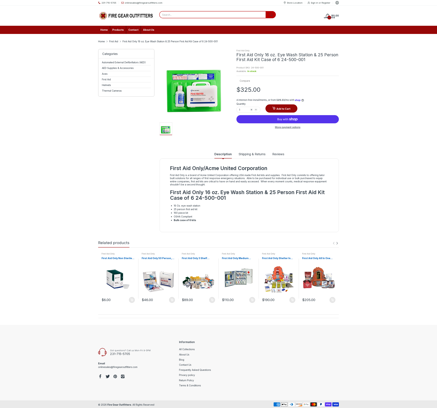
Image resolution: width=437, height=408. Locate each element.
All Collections (187, 349)
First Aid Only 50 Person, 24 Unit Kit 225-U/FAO (157, 258)
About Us (184, 354)
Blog (181, 359)
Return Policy (186, 380)
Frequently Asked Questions (195, 369)
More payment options (287, 127)
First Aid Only (243, 50)
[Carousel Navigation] (335, 243)
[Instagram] (123, 376)
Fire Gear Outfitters (119, 404)
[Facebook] (100, 376)
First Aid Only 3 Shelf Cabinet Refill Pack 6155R (197, 258)
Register (326, 2)
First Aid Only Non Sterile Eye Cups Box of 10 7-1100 (117, 258)
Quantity (241, 103)
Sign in (315, 2)
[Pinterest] (115, 376)
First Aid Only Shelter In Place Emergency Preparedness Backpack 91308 (277, 258)
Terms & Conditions (190, 385)
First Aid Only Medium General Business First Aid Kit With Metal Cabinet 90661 (238, 258)
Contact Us (185, 364)
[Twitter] (108, 376)
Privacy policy (187, 375)
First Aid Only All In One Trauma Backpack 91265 (317, 258)
